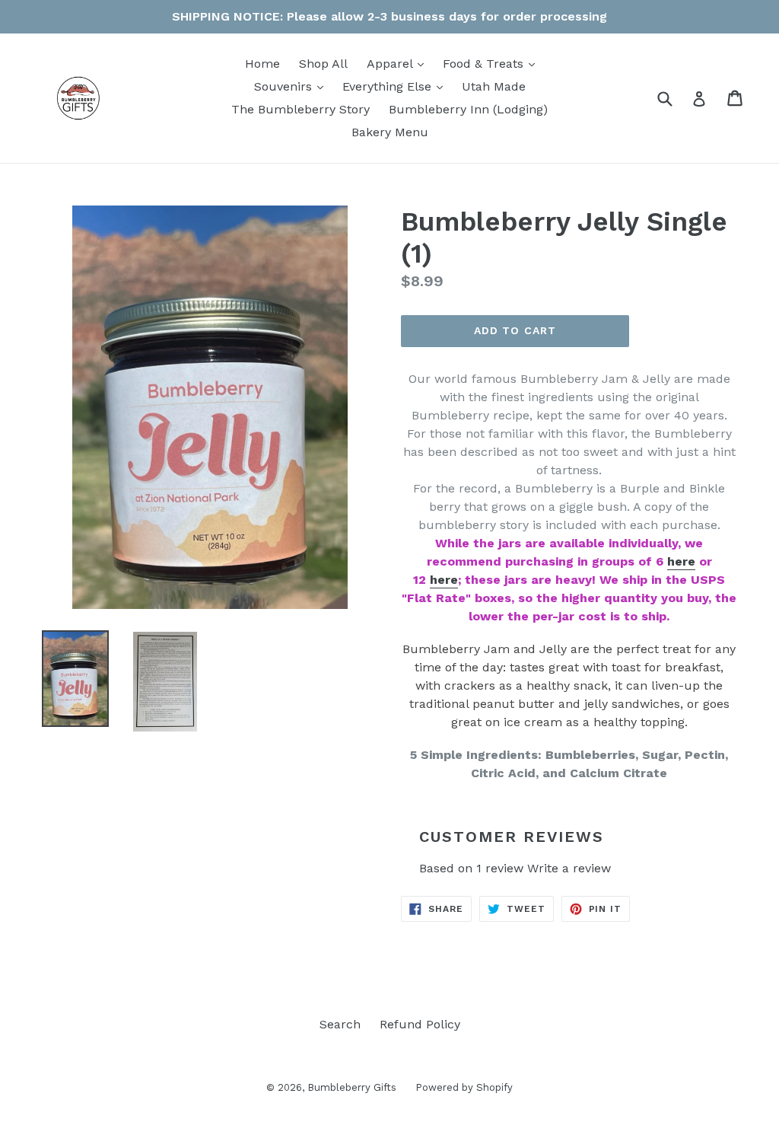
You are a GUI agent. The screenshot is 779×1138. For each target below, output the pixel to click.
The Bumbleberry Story (300, 109)
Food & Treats (492, 63)
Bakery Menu (389, 132)
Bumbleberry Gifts (351, 1087)
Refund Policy (420, 1024)
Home (262, 63)
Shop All (323, 63)
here (681, 561)
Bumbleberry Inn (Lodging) (468, 109)
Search (340, 1024)
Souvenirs (292, 86)
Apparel (399, 63)
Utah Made (494, 86)
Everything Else (396, 86)
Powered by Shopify (464, 1087)
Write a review (569, 868)
